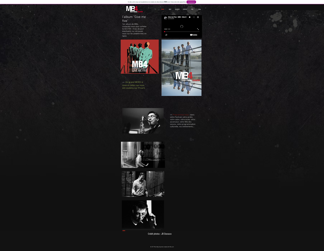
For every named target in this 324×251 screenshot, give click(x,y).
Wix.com (172, 247)
